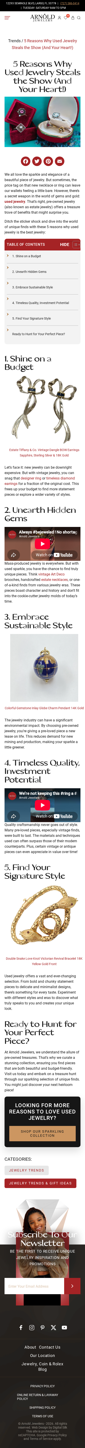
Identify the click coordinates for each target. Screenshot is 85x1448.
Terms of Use (42, 1416)
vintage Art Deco (51, 574)
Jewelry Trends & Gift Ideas (40, 1183)
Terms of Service (41, 1439)
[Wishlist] (66, 17)
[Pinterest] (48, 161)
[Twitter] (37, 161)
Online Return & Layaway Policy (37, 1397)
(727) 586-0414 (69, 3)
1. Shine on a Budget (26, 256)
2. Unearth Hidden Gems (29, 272)
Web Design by (49, 1427)
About (30, 1347)
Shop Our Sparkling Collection (43, 1134)
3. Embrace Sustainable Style (32, 287)
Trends (14, 40)
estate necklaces (54, 580)
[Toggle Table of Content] (69, 244)
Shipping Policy (42, 1407)
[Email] (59, 162)
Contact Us (50, 1347)
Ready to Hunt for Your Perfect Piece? (38, 334)
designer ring (31, 478)
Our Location (42, 1355)
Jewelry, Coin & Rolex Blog (42, 1366)
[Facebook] (25, 161)
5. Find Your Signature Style (31, 318)
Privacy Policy (42, 1386)
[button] (78, 17)
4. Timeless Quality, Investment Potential (40, 303)
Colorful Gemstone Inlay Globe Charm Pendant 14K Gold (44, 708)
